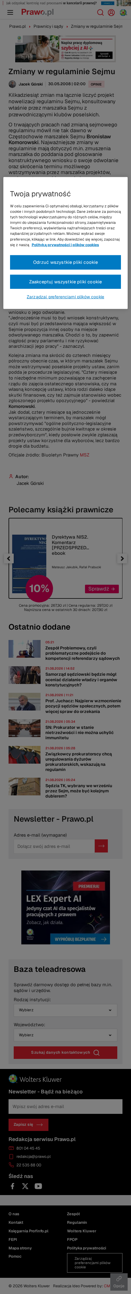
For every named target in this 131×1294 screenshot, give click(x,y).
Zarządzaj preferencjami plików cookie (65, 297)
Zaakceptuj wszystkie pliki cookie (65, 281)
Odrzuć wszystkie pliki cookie (65, 262)
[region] (65, 243)
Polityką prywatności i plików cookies (65, 244)
